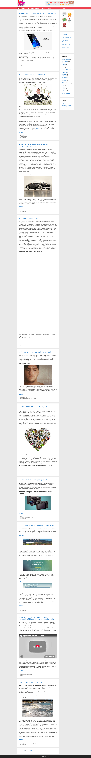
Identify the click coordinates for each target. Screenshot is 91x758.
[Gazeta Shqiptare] (64, 17)
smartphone (29, 66)
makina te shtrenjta (29, 210)
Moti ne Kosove (56, 8)
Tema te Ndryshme (23, 397)
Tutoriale (49, 8)
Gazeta (23, 8)
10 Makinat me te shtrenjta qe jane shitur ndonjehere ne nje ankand (33, 145)
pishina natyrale (30, 743)
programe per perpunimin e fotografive (43, 471)
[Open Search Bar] (72, 8)
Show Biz (64, 82)
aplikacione (22, 674)
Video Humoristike (66, 93)
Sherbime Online (65, 79)
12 (30, 750)
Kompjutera (64, 72)
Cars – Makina (65, 61)
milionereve (38, 128)
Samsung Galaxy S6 (23, 66)
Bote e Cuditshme (66, 59)
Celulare (21, 65)
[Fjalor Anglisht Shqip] (64, 27)
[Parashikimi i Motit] (69, 17)
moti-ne (63, 75)
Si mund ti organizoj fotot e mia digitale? (33, 407)
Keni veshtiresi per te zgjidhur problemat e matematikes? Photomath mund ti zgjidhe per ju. (36, 618)
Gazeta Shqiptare (65, 47)
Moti (28, 8)
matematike (29, 674)
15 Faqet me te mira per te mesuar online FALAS (36, 525)
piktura (28, 398)
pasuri (29, 136)
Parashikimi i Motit (66, 49)
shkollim (43, 609)
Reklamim (63, 8)
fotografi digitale (26, 471)
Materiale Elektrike (66, 106)
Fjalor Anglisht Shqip (35, 8)
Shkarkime (64, 80)
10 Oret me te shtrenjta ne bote (30, 218)
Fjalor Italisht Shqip (66, 44)
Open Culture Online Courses (26, 581)
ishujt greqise (22, 743)
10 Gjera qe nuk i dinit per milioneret (32, 75)
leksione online (31, 609)
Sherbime (64, 34)
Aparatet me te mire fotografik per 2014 (33, 480)
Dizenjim (64, 64)
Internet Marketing (66, 69)
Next (32, 750)
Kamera (21, 470)
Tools (63, 85)
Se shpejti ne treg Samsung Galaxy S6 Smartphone (37, 13)
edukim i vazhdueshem (24, 609)
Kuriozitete (22, 135)
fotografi (21, 471)
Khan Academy (23, 558)
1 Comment (22, 675)
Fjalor (63, 66)
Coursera (21, 535)
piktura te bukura (33, 398)
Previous (21, 750)
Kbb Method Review (66, 105)
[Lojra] (69, 22)
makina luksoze (22, 210)
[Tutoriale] (64, 22)
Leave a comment (23, 137)
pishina (26, 743)
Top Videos (64, 87)
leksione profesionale (37, 609)
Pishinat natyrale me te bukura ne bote (33, 682)
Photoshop (43, 8)
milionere (25, 136)
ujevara (35, 743)
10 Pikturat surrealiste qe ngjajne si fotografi (35, 352)
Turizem (63, 88)
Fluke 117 (64, 103)
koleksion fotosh (32, 471)
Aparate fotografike (23, 517)
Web (64, 91)
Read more (21, 62)
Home (19, 8)
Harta (63, 67)
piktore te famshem (23, 398)
